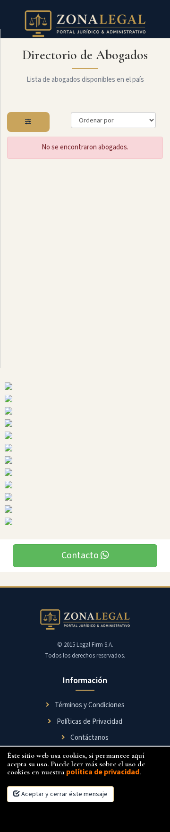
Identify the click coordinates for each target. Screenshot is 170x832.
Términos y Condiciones (89, 705)
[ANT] (85, 435)
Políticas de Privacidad (88, 722)
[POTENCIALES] (85, 521)
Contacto (81, 555)
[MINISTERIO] (85, 497)
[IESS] (85, 398)
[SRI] (85, 509)
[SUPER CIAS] (85, 423)
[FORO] (85, 484)
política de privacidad (102, 772)
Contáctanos (89, 738)
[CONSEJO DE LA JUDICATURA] (85, 460)
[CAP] (85, 386)
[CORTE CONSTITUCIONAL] (85, 411)
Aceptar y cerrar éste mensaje (64, 794)
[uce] (85, 472)
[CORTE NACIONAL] (85, 447)
